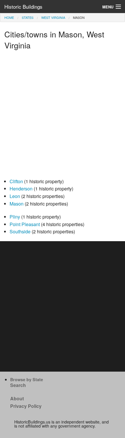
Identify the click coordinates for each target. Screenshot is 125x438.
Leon (15, 196)
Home (9, 17)
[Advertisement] (62, 115)
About (17, 398)
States (27, 17)
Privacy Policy (26, 406)
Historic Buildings (23, 6)
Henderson (21, 188)
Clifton (16, 181)
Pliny (15, 216)
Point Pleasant (25, 224)
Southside (20, 231)
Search (18, 385)
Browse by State (26, 379)
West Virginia (53, 17)
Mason (17, 203)
